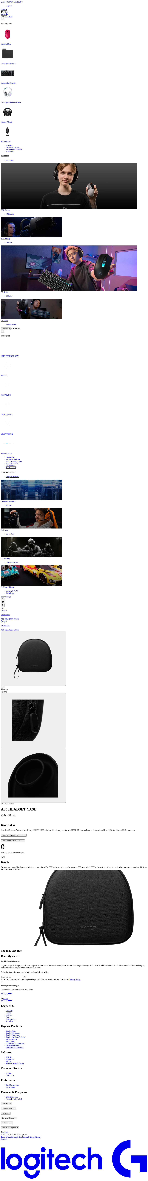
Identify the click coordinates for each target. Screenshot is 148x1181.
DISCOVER (6, 329)
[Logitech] (4, 14)
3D (4, 692)
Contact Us (10, 1075)
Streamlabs (10, 1059)
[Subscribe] (24, 977)
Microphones (10, 1041)
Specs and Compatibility (10, 835)
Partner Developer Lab (14, 1099)
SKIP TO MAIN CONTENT (12, 2)
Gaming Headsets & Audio (15, 1037)
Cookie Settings (28, 1137)
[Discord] (11, 994)
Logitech (9, 6)
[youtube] (9, 994)
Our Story (9, 1011)
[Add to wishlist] (3, 687)
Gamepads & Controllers (15, 1047)
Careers (8, 1013)
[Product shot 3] (33, 775)
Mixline (8, 1061)
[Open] (2, 608)
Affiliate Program (12, 1097)
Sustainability (10, 1019)
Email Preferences (12, 1085)
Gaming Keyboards (13, 1035)
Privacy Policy (16, 1137)
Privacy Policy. (75, 979)
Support (4, 10)
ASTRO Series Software (15, 1063)
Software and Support (9, 841)
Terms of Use (6, 1137)
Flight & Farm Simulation (15, 1043)
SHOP (4, 17)
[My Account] (3, 605)
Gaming (4, 610)
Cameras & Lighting (13, 1045)
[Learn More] (3, 857)
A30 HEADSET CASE (10, 619)
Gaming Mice (11, 1031)
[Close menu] (2, 19)
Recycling (9, 1021)
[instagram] (2, 994)
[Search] (3, 599)
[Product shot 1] (33, 658)
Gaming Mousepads (13, 1033)
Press (7, 1017)
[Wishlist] (3, 602)
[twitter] (4, 994)
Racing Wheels (11, 1039)
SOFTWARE (6, 597)
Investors (9, 1015)
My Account (10, 1087)
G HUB (8, 1057)
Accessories (5, 615)
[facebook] (7, 994)
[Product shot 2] (33, 720)
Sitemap (38, 1137)
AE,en (5, 12)
